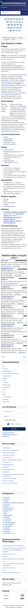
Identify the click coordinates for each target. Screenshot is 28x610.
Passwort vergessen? (8, 432)
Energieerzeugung (7, 324)
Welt (11, 113)
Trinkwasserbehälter (10, 522)
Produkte (5, 368)
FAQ (3, 392)
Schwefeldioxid (17, 67)
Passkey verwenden (15, 424)
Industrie (12, 115)
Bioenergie (5, 260)
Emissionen (15, 69)
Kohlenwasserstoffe (9, 206)
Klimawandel (7, 160)
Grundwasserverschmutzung (12, 151)
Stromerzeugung (8, 138)
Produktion (13, 144)
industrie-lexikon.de (9, 222)
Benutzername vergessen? (9, 434)
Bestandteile (4, 80)
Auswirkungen (5, 127)
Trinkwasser (7, 519)
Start (3, 366)
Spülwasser (7, 504)
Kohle (20, 87)
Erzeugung (23, 92)
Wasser (6, 501)
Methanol (6, 94)
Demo (4, 394)
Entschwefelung (6, 345)
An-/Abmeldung (6, 397)
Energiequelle (19, 109)
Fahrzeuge (19, 177)
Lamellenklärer (8, 526)
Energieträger (13, 55)
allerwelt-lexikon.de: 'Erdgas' (12, 217)
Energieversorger (7, 296)
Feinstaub (4, 124)
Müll (5, 513)
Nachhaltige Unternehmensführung (13, 502)
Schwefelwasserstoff (7, 83)
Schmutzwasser (8, 524)
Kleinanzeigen (6, 385)
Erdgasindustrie (6, 268)
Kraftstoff (8, 177)
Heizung (6, 137)
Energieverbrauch (9, 508)
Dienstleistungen (7, 371)
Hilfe (5, 380)
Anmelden (14, 429)
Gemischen (23, 55)
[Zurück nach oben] (26, 608)
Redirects (6, 382)
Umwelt (16, 127)
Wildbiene (7, 531)
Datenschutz (6, 401)
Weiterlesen (16, 266)
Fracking (15, 131)
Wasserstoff (15, 94)
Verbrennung (4, 71)
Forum (4, 389)
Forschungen (17, 98)
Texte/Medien (6, 387)
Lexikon (4, 378)
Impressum (7, 497)
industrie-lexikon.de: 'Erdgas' (12, 221)
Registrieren (5, 436)
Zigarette (6, 506)
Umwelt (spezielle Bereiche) (10, 373)
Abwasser (6, 499)
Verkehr (15, 233)
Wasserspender (8, 510)
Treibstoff (4, 287)
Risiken (4, 147)
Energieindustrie (6, 335)
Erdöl (4, 59)
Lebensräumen (5, 131)
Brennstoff (20, 65)
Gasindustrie (5, 315)
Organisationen (6, 376)
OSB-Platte (7, 529)
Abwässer (7, 517)
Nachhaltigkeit (8, 515)
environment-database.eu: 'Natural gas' (15, 212)
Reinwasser (7, 520)
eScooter (7, 528)
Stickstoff (22, 80)
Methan (22, 62)
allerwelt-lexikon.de (9, 219)
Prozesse (12, 142)
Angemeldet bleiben (10, 420)
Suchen (24, 13)
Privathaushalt (10, 171)
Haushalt (19, 115)
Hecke (5, 511)
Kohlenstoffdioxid (6, 69)
